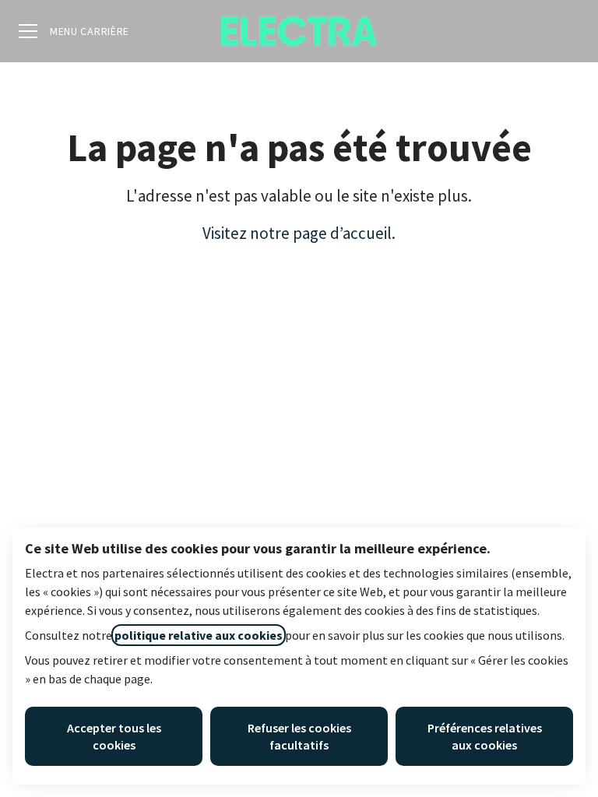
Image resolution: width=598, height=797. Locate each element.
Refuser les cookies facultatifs (299, 736)
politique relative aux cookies (198, 635)
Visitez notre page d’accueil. (299, 233)
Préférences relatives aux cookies (484, 736)
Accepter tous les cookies (114, 736)
